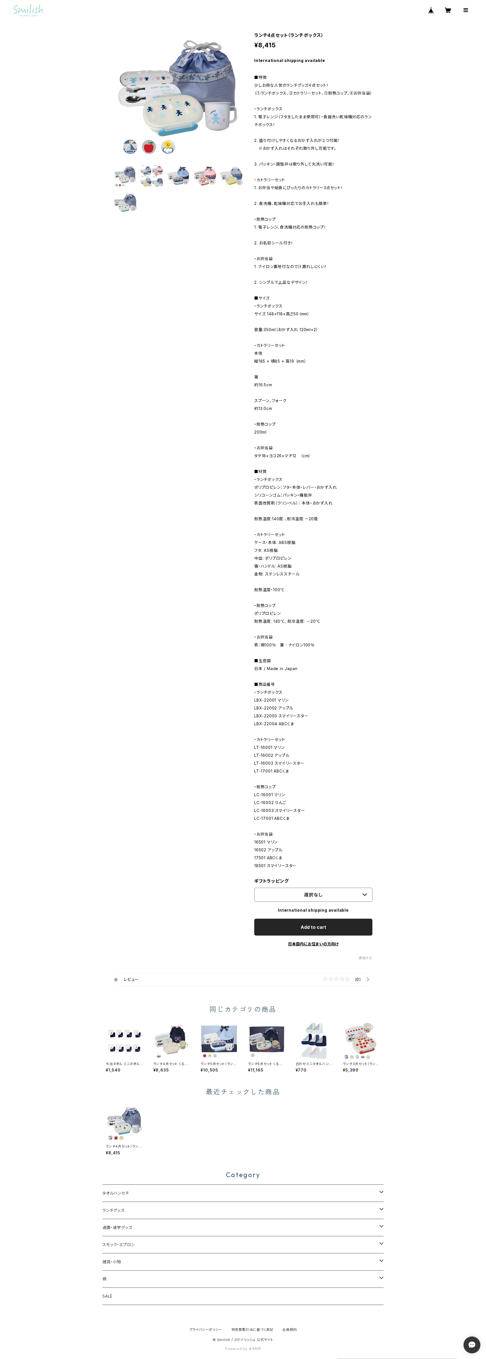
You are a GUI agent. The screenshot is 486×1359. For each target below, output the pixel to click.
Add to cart (313, 927)
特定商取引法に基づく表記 (252, 1329)
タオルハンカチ (115, 1193)
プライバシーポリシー (205, 1329)
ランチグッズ (113, 1210)
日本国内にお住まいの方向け (313, 943)
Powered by (237, 1349)
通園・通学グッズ (117, 1227)
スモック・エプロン (118, 1244)
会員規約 (289, 1329)
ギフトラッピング (271, 881)
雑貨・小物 (111, 1261)
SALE (107, 1296)
